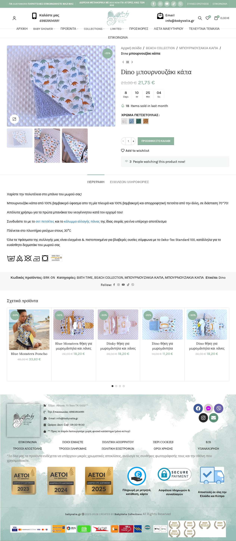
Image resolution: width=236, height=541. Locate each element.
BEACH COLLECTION (160, 48)
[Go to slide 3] (120, 386)
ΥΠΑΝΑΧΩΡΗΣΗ (208, 448)
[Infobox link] (45, 18)
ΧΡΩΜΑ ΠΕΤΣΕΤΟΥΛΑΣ (139, 115)
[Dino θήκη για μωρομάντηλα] (162, 324)
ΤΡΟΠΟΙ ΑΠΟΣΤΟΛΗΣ (27, 448)
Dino (222, 278)
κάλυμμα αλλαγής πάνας (82, 221)
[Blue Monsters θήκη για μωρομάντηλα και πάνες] (73, 324)
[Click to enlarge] (14, 119)
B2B (208, 442)
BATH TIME (85, 278)
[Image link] (23, 480)
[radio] (124, 121)
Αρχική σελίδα (131, 48)
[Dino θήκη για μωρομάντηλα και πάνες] (207, 324)
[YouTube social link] (167, 4)
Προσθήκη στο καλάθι (155, 141)
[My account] (14, 18)
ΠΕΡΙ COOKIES (163, 442)
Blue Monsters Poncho (29, 354)
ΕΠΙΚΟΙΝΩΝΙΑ (27, 442)
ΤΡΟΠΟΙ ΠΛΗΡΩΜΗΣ (73, 448)
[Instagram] (203, 417)
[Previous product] (123, 62)
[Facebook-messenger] (208, 408)
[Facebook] (198, 408)
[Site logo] (118, 18)
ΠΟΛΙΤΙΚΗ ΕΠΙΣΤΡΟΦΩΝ (118, 448)
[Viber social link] (180, 4)
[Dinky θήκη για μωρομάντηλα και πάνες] (118, 324)
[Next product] (132, 62)
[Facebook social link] (153, 4)
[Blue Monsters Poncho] (29, 329)
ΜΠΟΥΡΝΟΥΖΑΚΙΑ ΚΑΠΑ (198, 48)
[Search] (200, 18)
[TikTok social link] (173, 4)
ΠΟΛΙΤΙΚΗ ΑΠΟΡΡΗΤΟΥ (118, 442)
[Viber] (218, 408)
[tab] (95, 180)
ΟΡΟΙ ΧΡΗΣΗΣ (163, 448)
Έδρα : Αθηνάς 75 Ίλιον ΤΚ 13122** (68, 405)
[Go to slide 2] (116, 386)
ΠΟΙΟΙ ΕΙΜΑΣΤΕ (72, 442)
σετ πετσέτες (45, 221)
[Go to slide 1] (112, 386)
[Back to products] (127, 62)
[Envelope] (213, 417)
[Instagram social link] (160, 4)
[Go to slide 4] (124, 386)
